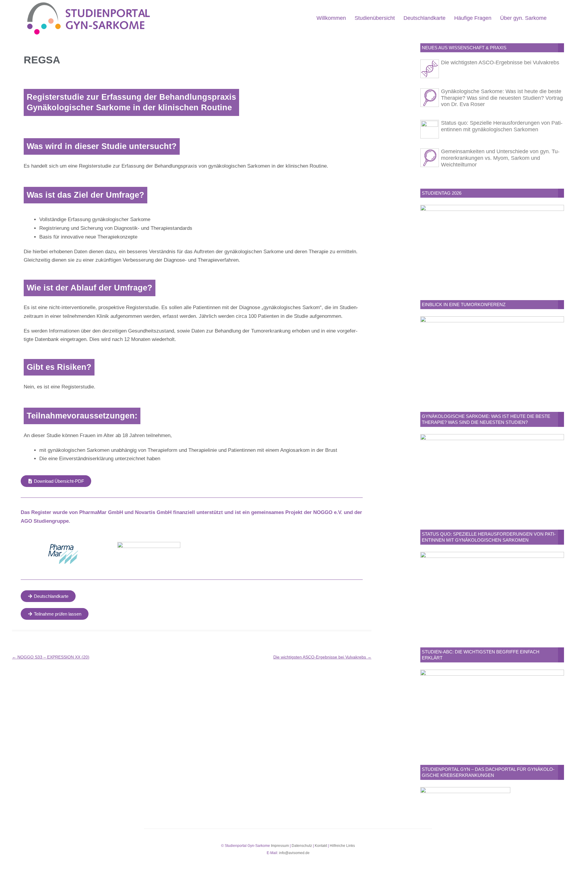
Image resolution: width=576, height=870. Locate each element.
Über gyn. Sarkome (523, 18)
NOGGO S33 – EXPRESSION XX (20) (50, 657)
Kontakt (321, 846)
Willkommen (331, 18)
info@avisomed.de (294, 853)
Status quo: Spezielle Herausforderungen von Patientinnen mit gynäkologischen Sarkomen (501, 126)
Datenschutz (302, 846)
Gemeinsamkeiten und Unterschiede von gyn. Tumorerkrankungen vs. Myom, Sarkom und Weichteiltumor (500, 158)
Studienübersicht (375, 18)
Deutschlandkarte (425, 18)
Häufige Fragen (472, 18)
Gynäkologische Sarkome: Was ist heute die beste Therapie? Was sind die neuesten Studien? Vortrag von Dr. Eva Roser (502, 98)
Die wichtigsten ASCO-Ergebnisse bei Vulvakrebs (322, 657)
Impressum (280, 846)
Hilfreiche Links (342, 846)
